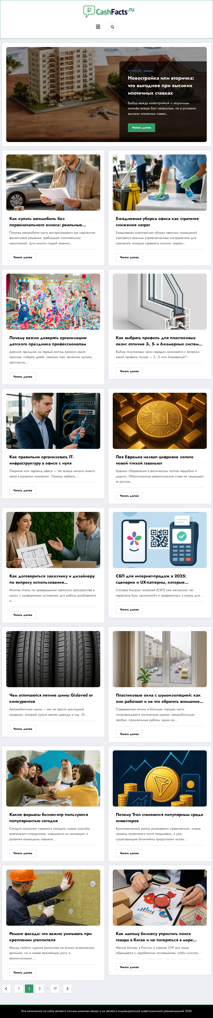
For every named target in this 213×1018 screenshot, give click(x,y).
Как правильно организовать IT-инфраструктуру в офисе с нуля (41, 460)
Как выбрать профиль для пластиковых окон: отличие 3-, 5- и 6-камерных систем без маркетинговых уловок (157, 341)
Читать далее (141, 127)
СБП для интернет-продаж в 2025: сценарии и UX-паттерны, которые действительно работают (151, 579)
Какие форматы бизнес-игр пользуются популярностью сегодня (48, 818)
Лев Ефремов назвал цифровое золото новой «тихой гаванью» (154, 460)
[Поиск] (112, 27)
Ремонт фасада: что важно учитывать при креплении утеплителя (50, 937)
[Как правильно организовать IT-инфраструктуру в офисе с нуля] (53, 420)
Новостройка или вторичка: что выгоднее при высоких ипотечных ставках (161, 85)
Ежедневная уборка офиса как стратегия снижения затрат (157, 222)
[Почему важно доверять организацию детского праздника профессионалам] (53, 301)
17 (55, 988)
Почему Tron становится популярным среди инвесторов (159, 818)
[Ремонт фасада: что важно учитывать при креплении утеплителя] (53, 897)
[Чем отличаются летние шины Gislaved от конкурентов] (53, 658)
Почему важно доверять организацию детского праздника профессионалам (48, 341)
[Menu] (98, 26)
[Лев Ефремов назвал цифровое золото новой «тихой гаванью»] (160, 420)
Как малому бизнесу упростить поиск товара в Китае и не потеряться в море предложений (154, 937)
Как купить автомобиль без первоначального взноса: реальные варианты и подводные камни (45, 222)
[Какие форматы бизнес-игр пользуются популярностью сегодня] (53, 778)
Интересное (134, 70)
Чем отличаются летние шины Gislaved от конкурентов (51, 698)
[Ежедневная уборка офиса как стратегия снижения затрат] (160, 182)
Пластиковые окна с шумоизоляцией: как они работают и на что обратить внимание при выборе (158, 698)
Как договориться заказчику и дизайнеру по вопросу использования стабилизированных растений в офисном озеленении (52, 579)
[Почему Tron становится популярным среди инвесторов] (160, 778)
